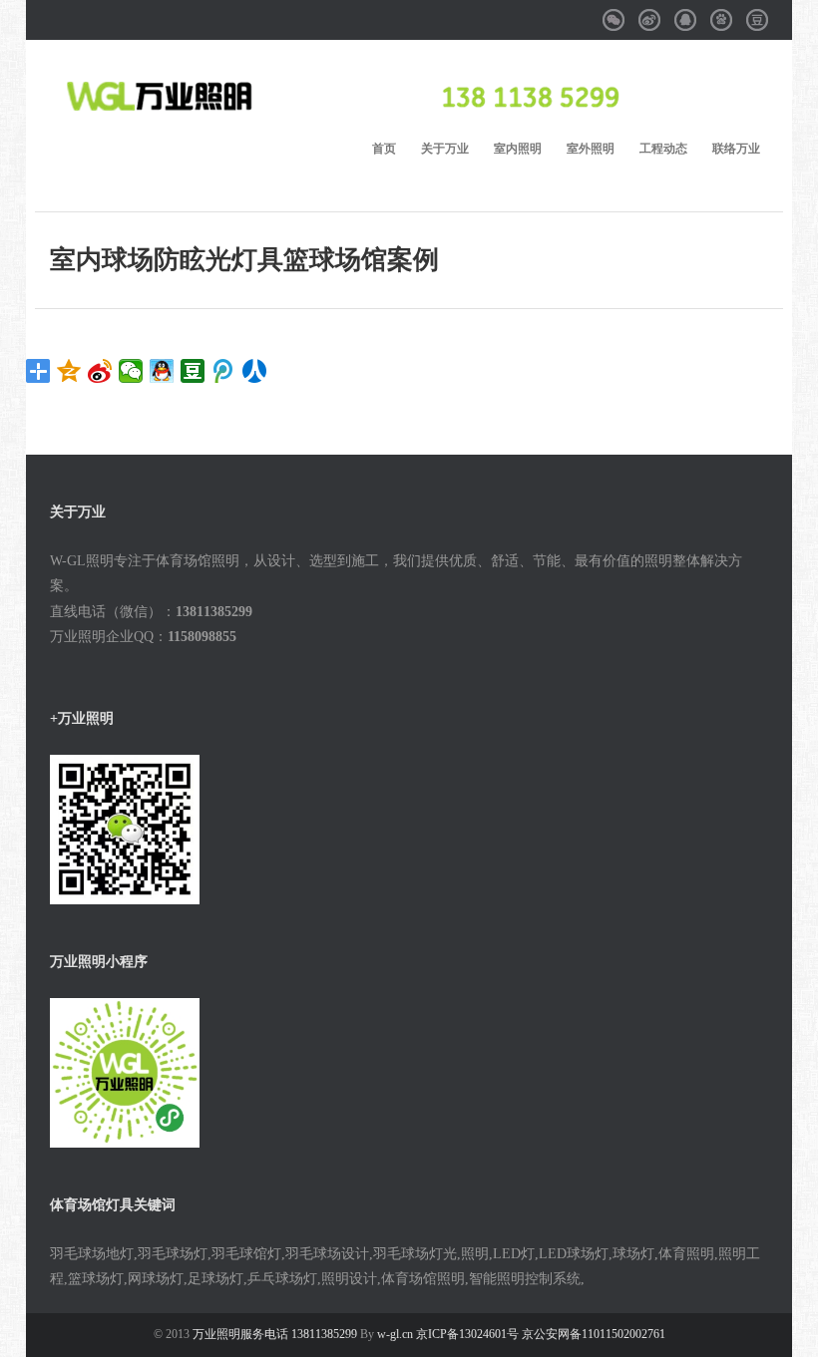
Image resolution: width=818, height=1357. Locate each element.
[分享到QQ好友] (162, 371)
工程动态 (663, 149)
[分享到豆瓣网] (193, 371)
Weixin (613, 12)
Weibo (649, 12)
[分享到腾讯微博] (223, 371)
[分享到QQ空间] (69, 371)
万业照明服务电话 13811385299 (276, 1334)
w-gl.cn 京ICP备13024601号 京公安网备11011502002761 (521, 1334)
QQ (686, 12)
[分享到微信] (131, 371)
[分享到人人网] (254, 371)
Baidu (721, 12)
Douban (757, 12)
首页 (384, 149)
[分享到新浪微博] (100, 371)
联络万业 (736, 149)
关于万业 (445, 149)
